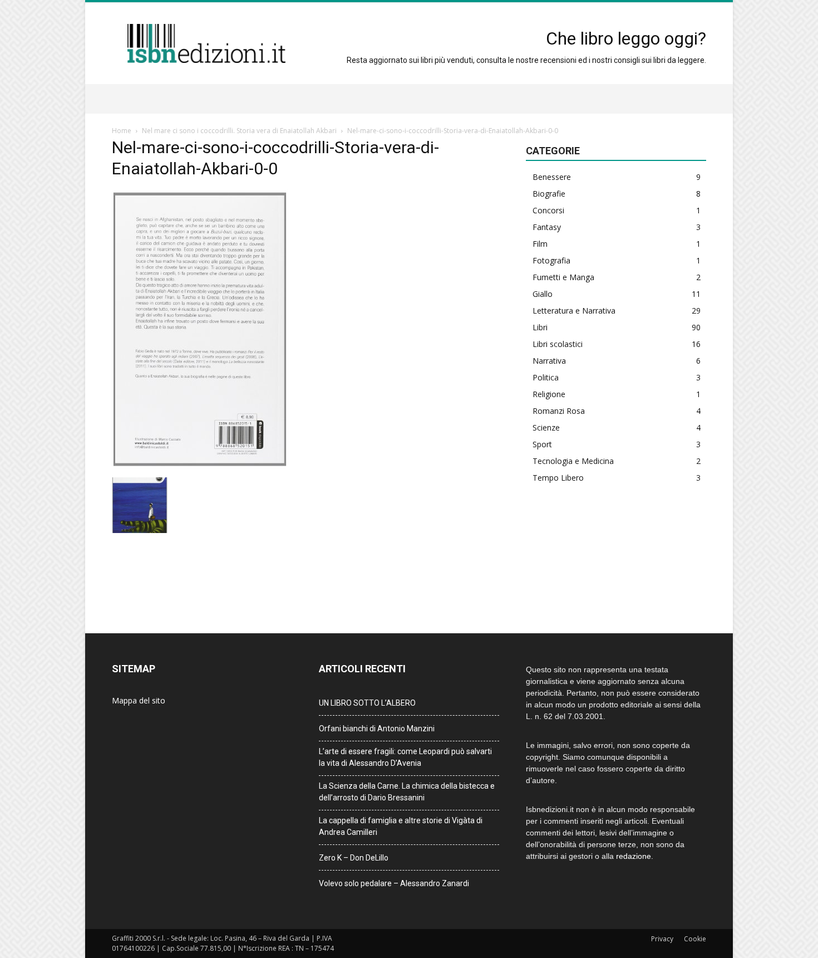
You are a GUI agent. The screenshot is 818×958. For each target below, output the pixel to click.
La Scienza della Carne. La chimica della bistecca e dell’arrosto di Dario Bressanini (407, 791)
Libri (540, 327)
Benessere (552, 177)
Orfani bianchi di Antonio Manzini (377, 728)
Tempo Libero (558, 477)
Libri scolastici (558, 344)
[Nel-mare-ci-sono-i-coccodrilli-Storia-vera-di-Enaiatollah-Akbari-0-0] (200, 465)
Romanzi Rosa (559, 410)
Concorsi (548, 210)
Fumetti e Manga (563, 277)
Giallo (543, 294)
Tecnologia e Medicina (573, 461)
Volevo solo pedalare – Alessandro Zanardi (394, 883)
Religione (549, 394)
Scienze (546, 427)
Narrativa (549, 360)
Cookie (695, 939)
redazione (633, 856)
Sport (542, 444)
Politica (546, 377)
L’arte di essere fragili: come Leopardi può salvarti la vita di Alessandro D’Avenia (405, 757)
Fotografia (551, 260)
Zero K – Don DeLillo (353, 857)
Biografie (549, 193)
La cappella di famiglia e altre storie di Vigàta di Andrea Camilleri (400, 826)
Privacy (662, 939)
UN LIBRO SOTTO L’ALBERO (367, 702)
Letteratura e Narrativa (574, 310)
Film (540, 243)
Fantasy (547, 227)
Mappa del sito (138, 700)
